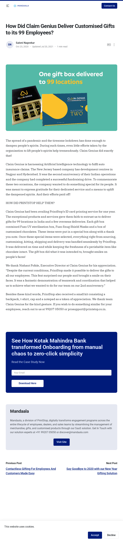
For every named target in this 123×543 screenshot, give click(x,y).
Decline (111, 535)
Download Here (27, 383)
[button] (8, 5)
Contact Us (109, 5)
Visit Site (62, 441)
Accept (95, 535)
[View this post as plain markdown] (109, 44)
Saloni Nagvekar (25, 42)
